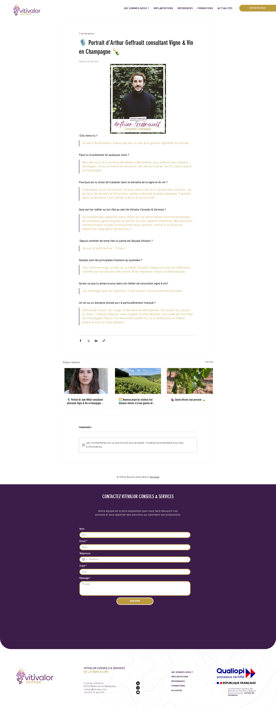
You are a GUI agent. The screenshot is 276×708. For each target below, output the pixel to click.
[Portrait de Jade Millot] (86, 381)
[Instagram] (138, 688)
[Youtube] (138, 692)
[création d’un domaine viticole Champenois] (138, 381)
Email (83, 541)
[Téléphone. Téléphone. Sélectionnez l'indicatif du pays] (85, 559)
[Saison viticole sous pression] (190, 381)
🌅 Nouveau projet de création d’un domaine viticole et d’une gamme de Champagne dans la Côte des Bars (136, 401)
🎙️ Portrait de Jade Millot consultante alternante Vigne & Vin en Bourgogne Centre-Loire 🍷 (85, 401)
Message (85, 578)
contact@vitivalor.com (95, 689)
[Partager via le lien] (103, 340)
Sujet (83, 565)
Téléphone (84, 553)
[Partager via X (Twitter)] (88, 340)
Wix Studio (154, 477)
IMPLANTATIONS (179, 676)
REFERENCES (178, 681)
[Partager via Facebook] (80, 340)
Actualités (176, 690)
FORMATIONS (178, 685)
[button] (257, 8)
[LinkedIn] (138, 683)
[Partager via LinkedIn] (96, 340)
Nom (81, 529)
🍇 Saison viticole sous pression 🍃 (188, 399)
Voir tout (209, 362)
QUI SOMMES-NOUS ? (182, 672)
